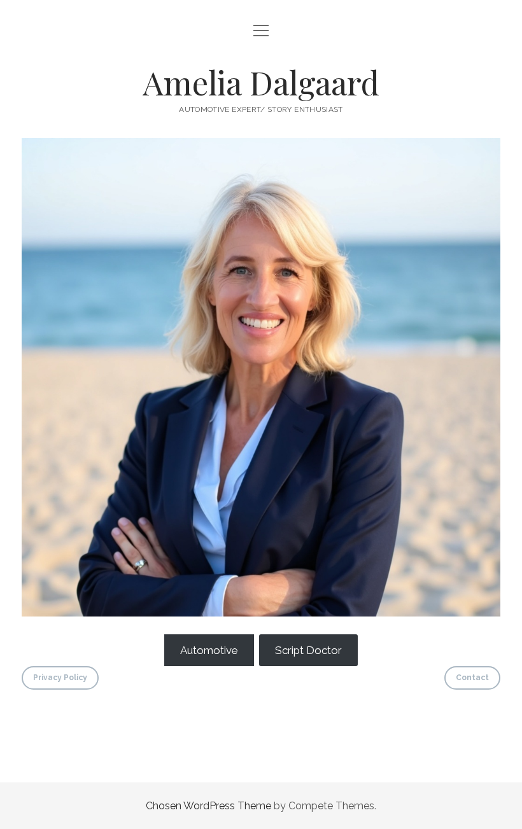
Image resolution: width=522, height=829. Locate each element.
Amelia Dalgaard (261, 82)
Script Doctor (308, 650)
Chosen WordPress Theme (208, 806)
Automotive (209, 650)
